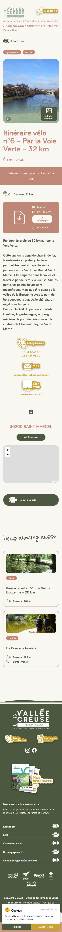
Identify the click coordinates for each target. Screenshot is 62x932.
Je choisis (16, 927)
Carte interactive (12, 843)
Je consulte (42, 227)
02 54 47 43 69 (31, 352)
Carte (31, 179)
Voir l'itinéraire (31, 437)
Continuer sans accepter (48, 909)
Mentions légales (31, 902)
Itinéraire (12, 173)
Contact (46, 173)
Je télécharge (42, 219)
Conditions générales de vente (20, 860)
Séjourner (17, 20)
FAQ (5, 835)
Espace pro (9, 826)
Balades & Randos (49, 20)
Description (29, 173)
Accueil (6, 20)
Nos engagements (13, 852)
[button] (7, 449)
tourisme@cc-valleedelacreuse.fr (31, 375)
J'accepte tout (45, 927)
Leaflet (56, 482)
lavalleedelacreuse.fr (31, 394)
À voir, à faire (31, 20)
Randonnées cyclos (14, 25)
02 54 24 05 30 (31, 355)
